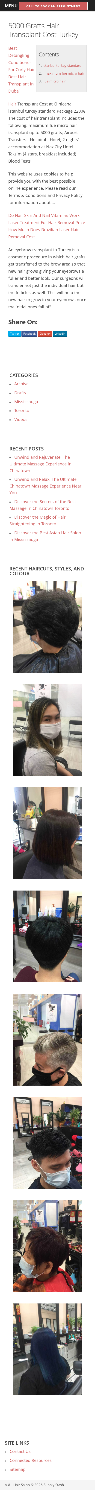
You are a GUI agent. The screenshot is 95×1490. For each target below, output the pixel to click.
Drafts (20, 392)
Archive (21, 383)
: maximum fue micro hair (63, 73)
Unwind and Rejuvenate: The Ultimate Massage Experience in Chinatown (40, 463)
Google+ (45, 334)
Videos (20, 419)
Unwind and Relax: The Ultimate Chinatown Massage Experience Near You (45, 485)
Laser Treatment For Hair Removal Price (46, 222)
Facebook (29, 334)
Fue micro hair (54, 81)
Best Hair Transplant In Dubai (21, 84)
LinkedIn (60, 334)
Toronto (21, 410)
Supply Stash (54, 1484)
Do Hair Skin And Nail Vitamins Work (44, 215)
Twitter (14, 334)
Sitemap (18, 1469)
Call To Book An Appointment (53, 6)
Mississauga (26, 401)
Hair (12, 104)
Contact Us (20, 1451)
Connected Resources (31, 1460)
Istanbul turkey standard (62, 65)
